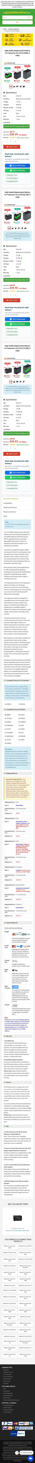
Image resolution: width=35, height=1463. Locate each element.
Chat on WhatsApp (19, 170)
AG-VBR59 (8, 722)
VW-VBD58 (21, 704)
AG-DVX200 (8, 718)
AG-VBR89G (22, 722)
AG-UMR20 (21, 718)
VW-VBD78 (8, 704)
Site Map (6, 1383)
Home (5, 29)
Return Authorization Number (11, 1400)
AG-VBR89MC (9, 725)
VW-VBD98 (8, 743)
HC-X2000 (21, 740)
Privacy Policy (7, 1379)
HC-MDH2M (21, 736)
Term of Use (7, 1381)
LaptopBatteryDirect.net (19, 1442)
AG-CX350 (21, 715)
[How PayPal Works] (17, 1434)
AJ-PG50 (21, 725)
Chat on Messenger (18, 165)
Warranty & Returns (9, 512)
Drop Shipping (7, 1412)
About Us (6, 1370)
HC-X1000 (8, 740)
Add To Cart (13, 147)
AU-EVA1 (21, 732)
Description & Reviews (10, 499)
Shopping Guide (8, 1395)
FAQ (5, 1388)
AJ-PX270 (8, 729)
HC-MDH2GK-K (9, 736)
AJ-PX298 (21, 729)
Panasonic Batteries (13, 29)
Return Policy (7, 1397)
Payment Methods (8, 1410)
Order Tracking (7, 1407)
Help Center (7, 1391)
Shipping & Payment (10, 507)
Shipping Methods (9, 1405)
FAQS (5, 516)
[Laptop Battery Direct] (17, 13)
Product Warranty (8, 1376)
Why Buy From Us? (9, 1372)
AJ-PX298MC (9, 732)
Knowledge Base (8, 1393)
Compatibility (7, 503)
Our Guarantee (7, 1374)
